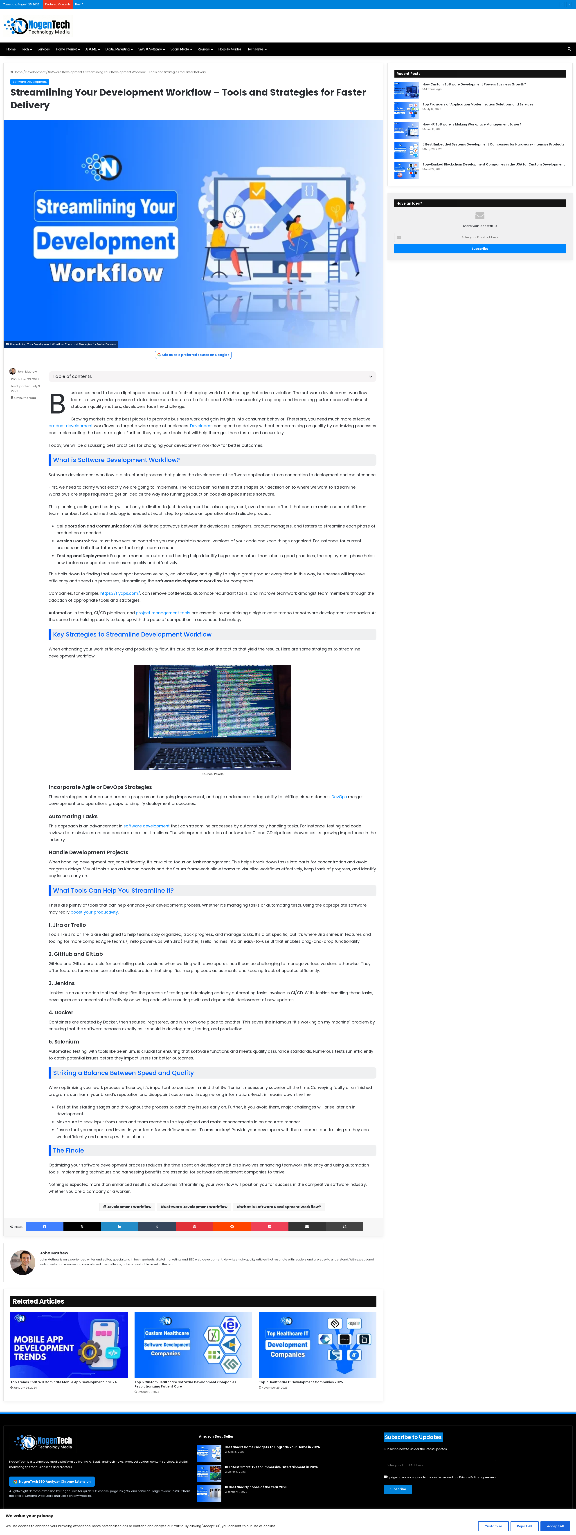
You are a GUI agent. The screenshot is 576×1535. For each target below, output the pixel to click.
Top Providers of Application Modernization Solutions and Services (478, 104)
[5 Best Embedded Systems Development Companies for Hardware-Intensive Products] (406, 150)
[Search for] (569, 49)
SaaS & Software (150, 49)
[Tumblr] (157, 1226)
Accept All (555, 1526)
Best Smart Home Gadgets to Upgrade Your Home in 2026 (272, 1447)
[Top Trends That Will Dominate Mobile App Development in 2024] (69, 1345)
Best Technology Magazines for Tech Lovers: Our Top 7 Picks (118, 4)
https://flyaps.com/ (120, 593)
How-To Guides (229, 49)
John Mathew (27, 371)
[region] (288, 1522)
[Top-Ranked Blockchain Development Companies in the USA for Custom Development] (406, 170)
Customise (493, 1526)
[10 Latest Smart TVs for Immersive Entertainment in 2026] (209, 1473)
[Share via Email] (307, 1226)
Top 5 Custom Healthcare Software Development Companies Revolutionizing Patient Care (185, 1384)
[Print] (344, 1226)
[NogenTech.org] (38, 26)
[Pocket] (269, 1226)
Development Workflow (128, 1206)
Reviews (204, 49)
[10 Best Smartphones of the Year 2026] (209, 1493)
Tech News (255, 49)
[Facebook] (44, 1226)
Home (11, 49)
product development (71, 426)
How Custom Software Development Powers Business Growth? (474, 84)
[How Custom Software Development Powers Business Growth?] (406, 90)
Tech (25, 49)
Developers (201, 426)
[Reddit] (232, 1226)
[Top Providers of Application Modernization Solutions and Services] (406, 110)
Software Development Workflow (195, 1206)
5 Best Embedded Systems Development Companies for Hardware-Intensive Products (494, 144)
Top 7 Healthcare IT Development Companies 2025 (301, 1382)
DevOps (339, 797)
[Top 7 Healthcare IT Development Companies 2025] (317, 1345)
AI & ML (91, 49)
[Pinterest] (195, 1226)
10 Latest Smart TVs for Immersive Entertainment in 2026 (271, 1467)
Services (44, 49)
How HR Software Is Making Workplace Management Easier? (472, 124)
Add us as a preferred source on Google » (196, 355)
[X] (82, 1226)
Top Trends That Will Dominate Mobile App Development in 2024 (63, 1382)
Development (35, 72)
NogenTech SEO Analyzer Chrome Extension (55, 1481)
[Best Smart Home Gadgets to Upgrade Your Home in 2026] (209, 1453)
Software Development (65, 72)
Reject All (524, 1526)
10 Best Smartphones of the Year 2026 (256, 1487)
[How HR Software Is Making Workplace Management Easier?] (406, 130)
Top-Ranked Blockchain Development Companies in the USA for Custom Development (494, 164)
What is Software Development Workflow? (280, 1206)
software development (147, 826)
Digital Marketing (118, 49)
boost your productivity (94, 912)
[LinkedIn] (119, 1226)
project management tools (163, 613)
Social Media (180, 49)
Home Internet (66, 49)
